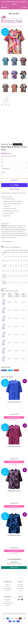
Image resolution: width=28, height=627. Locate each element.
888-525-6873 (14, 14)
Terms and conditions (7, 588)
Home (2, 26)
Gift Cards (7, 605)
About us (8, 584)
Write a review (14, 567)
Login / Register (20, 588)
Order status (20, 586)
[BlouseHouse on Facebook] (22, 599)
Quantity (3, 172)
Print (2, 166)
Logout (20, 590)
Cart (25, 7)
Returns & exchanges (7, 603)
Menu (5, 7)
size (2, 159)
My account (20, 584)
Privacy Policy (8, 590)
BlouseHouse (14, 613)
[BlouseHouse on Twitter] (19, 599)
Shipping (3, 156)
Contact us (7, 586)
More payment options (14, 189)
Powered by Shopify (21, 613)
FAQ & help (7, 599)
